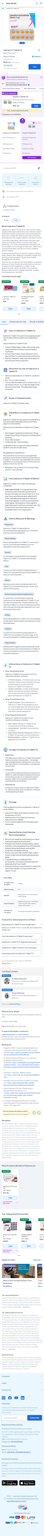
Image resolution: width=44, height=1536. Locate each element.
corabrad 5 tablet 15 (9, 1369)
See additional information (16, 1501)
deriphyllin (18, 1307)
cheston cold (27, 1298)
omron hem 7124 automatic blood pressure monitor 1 (20, 1329)
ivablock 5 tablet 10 (22, 1369)
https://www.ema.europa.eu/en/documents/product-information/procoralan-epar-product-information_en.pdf (22, 1095)
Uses (4, 321)
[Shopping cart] (41, 3)
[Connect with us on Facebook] (10, 1398)
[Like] (34, 1113)
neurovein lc (29, 1305)
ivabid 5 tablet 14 (22, 1360)
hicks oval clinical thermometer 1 (13, 1326)
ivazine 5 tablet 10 (21, 1364)
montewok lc (24, 1302)
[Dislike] (39, 1113)
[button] (22, 78)
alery (23, 1305)
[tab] (22, 1376)
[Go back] (3, 3)
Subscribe (34, 1418)
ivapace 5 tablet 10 (8, 1364)
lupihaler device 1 (31, 1326)
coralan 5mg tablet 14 (9, 1357)
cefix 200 (10, 1307)
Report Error (6, 963)
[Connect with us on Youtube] (16, 1398)
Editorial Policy (15, 1004)
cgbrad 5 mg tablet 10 (29, 1366)
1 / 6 (22, 43)
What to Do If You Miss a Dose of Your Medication (17, 1281)
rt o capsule (31, 1300)
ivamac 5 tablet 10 (21, 1362)
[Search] (37, 3)
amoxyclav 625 (21, 1300)
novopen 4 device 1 (21, 1347)
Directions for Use (18, 321)
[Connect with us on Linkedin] (22, 1398)
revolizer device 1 (8, 1331)
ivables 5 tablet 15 (35, 1360)
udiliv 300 (12, 1298)
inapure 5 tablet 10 (23, 1357)
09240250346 (23, 1034)
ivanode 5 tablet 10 (34, 1362)
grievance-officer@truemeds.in (19, 1452)
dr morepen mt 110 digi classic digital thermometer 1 (19, 1315)
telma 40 (5, 1298)
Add (34, 67)
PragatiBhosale (18, 993)
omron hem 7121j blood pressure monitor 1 (22, 1342)
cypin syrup (17, 1305)
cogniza (19, 1298)
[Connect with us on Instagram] (3, 1398)
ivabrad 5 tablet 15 (8, 1362)
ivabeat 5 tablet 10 (10, 1360)
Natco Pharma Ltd (9, 53)
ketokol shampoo (13, 1302)
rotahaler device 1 (35, 1317)
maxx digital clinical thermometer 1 (26, 1331)
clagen (9, 1305)
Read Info (37, 56)
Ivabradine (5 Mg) (9, 210)
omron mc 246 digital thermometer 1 (14, 1333)
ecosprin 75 (11, 1300)
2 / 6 (27, 43)
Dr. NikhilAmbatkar (19, 979)
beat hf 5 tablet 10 (14, 1366)
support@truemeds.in (9, 1034)
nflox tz (32, 1302)
